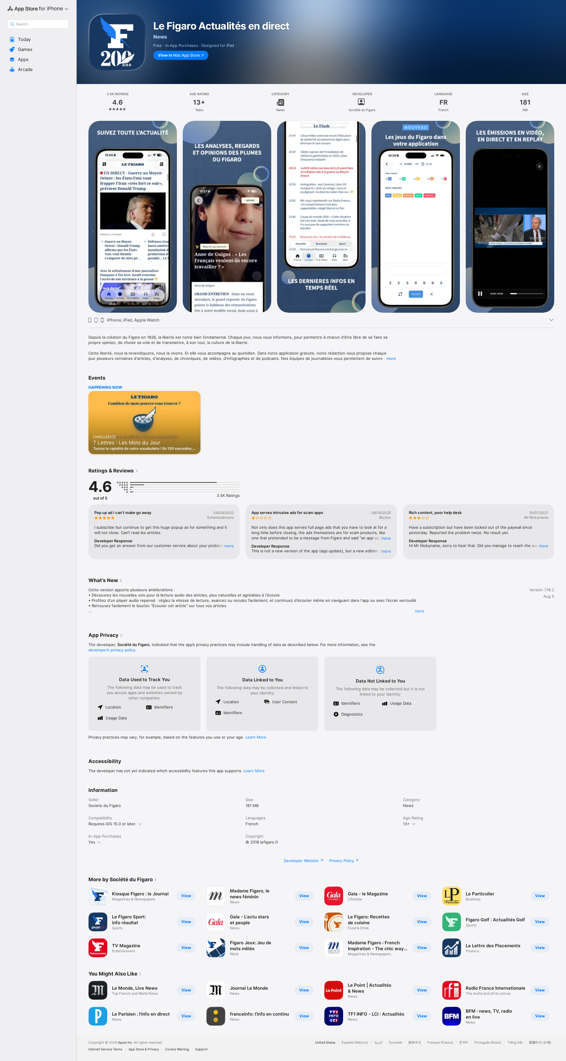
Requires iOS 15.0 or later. (112, 823)
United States (325, 1042)
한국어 (463, 1042)
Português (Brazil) (487, 1042)
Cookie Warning (177, 1049)
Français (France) (440, 1042)
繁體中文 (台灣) (540, 1042)
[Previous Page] (82, 216)
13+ (406, 823)
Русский (395, 1042)
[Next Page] (560, 216)
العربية (378, 1042)
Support (201, 1049)
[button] (38, 39)
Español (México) (355, 1042)
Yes (91, 842)
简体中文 (414, 1042)
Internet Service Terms (105, 1049)
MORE (229, 545)
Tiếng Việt (515, 1042)
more (391, 358)
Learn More (255, 737)
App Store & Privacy (144, 1049)
